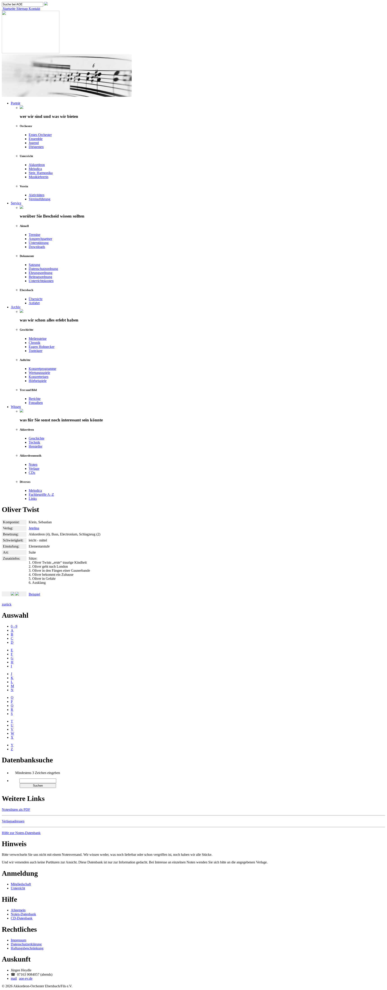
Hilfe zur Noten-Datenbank (21, 833)
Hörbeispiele (38, 381)
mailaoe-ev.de (21, 978)
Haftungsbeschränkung (27, 948)
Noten (33, 464)
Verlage (34, 468)
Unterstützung (39, 243)
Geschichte (36, 438)
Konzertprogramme (42, 369)
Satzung (34, 265)
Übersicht (35, 299)
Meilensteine (38, 339)
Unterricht (18, 888)
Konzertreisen (38, 377)
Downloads (37, 247)
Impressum (18, 940)
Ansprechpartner (40, 239)
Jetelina (34, 528)
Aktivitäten (36, 195)
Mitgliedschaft (21, 884)
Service (16, 203)
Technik (34, 442)
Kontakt (34, 9)
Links (33, 498)
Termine (34, 235)
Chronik (34, 343)
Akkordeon (37, 165)
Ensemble (36, 139)
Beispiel (34, 594)
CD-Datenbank (21, 918)
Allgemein (18, 910)
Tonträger (35, 351)
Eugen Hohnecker (41, 347)
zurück (6, 604)
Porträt (15, 103)
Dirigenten (36, 147)
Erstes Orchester (40, 135)
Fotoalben (36, 403)
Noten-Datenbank (23, 914)
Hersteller (35, 446)
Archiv (16, 307)
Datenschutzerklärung (26, 944)
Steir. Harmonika (41, 173)
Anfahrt (34, 303)
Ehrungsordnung (40, 273)
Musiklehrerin (38, 177)
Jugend (34, 143)
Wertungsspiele (39, 373)
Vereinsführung (39, 199)
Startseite (8, 9)
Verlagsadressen (13, 821)
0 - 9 (14, 626)
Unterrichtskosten (41, 281)
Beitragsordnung (40, 277)
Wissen (16, 407)
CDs (32, 473)
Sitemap (21, 9)
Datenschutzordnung (43, 269)
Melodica (35, 169)
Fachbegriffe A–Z (41, 494)
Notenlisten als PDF (16, 809)
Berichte (35, 399)
